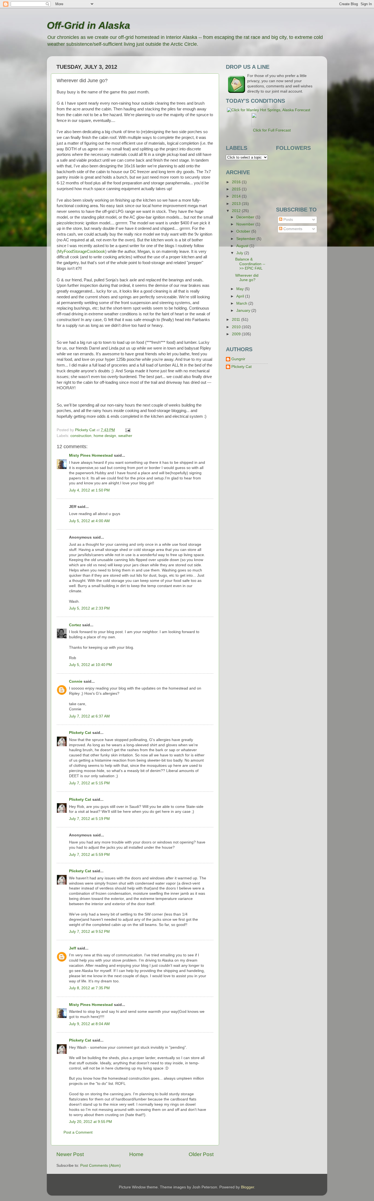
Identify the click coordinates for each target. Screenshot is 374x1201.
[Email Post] (127, 430)
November (245, 224)
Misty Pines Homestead (91, 455)
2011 (236, 320)
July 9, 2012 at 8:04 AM (89, 1024)
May (240, 289)
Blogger (247, 1187)
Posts (287, 220)
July (240, 253)
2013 (237, 204)
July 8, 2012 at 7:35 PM (89, 988)
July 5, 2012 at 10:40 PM (90, 665)
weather (125, 436)
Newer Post (70, 1154)
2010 (237, 327)
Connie (75, 681)
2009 (237, 334)
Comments (292, 229)
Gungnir (238, 359)
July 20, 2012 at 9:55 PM (90, 1122)
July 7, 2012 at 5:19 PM (89, 819)
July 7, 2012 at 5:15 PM (89, 783)
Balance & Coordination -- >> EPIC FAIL (250, 263)
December (245, 217)
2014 (237, 196)
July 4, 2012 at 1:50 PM (89, 490)
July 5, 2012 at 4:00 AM (89, 521)
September (246, 239)
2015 (237, 189)
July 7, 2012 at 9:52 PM (89, 932)
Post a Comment (78, 1132)
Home (136, 1154)
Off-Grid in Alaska (88, 25)
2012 (237, 211)
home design (105, 436)
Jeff (72, 948)
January (243, 310)
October (243, 231)
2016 (237, 182)
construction (80, 436)
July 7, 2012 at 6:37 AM (89, 716)
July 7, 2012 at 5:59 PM (89, 855)
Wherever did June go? (246, 277)
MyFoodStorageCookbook (81, 251)
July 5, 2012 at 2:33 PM (89, 608)
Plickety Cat (80, 733)
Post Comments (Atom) (100, 1165)
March (242, 303)
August (242, 246)
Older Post (201, 1154)
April (240, 296)
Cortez (75, 625)
